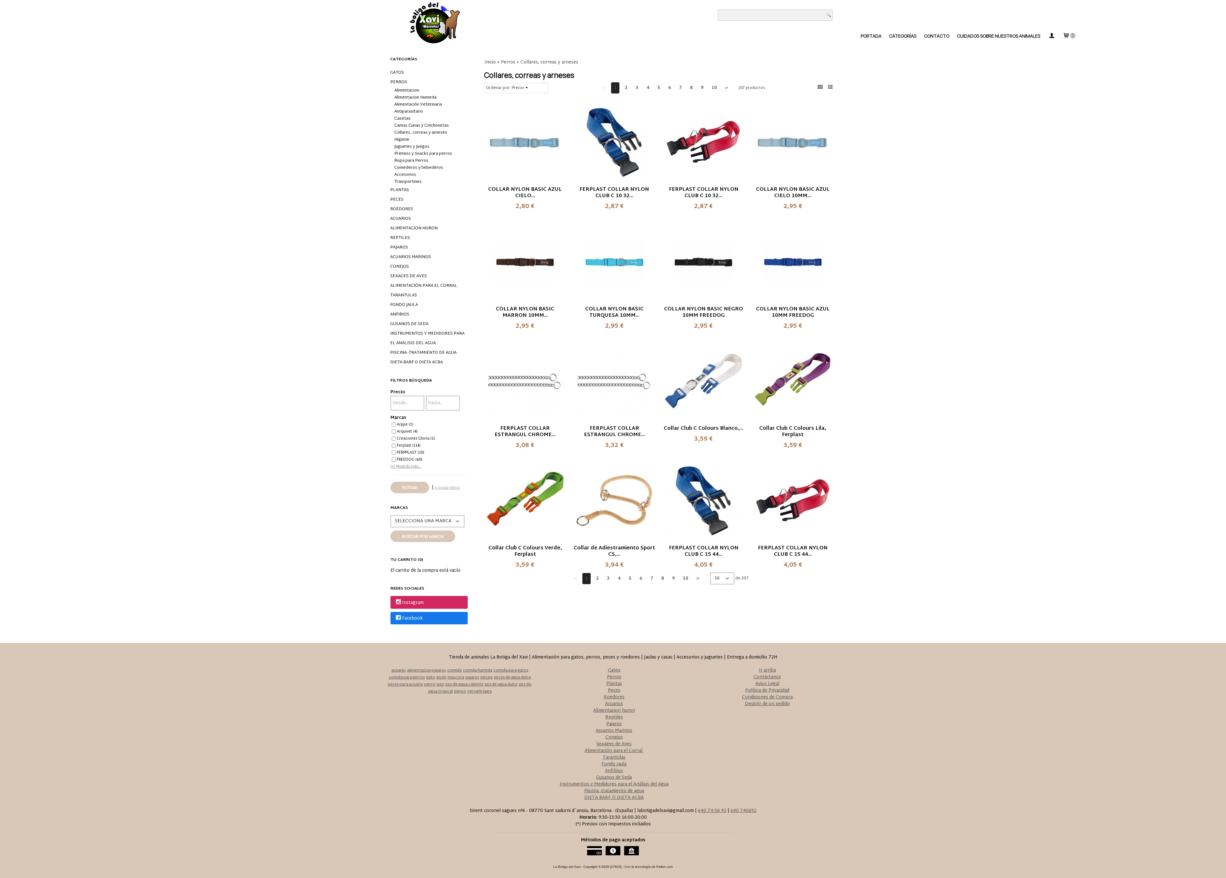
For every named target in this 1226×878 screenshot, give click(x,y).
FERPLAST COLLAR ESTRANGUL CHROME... (525, 432)
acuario (398, 670)
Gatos (397, 73)
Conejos (399, 267)
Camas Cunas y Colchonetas (421, 125)
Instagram (413, 603)
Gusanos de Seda (409, 324)
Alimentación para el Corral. (424, 286)
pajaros (472, 677)
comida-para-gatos (511, 670)
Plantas (399, 190)
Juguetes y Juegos (411, 146)
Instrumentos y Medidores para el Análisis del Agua (427, 338)
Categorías (902, 36)
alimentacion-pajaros (426, 670)
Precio (397, 392)
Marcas (398, 417)
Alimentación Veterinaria (418, 104)
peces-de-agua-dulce (512, 677)
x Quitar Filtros (447, 488)
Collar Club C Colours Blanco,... (703, 428)
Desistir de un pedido (767, 704)
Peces (397, 200)
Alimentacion (406, 90)
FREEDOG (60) (409, 459)
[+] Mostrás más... (405, 467)
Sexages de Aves (408, 276)
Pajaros (399, 247)
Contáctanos (767, 677)
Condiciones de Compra (767, 697)
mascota (456, 677)
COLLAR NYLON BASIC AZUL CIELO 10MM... (793, 193)
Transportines (408, 181)
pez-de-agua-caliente (464, 684)
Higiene (401, 139)
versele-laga (479, 692)
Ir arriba (767, 670)
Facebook (412, 618)
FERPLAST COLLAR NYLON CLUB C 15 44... (703, 551)
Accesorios (405, 174)
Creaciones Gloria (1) (416, 438)
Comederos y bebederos (418, 167)
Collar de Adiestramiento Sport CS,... (614, 551)
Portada (871, 36)
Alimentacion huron (414, 228)
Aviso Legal (767, 684)
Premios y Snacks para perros (423, 153)
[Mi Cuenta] (1051, 36)
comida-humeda (477, 670)
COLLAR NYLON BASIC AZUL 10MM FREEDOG (793, 312)
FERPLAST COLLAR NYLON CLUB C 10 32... (614, 193)
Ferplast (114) (408, 445)
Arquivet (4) (407, 431)
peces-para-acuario (405, 684)
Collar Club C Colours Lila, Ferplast (792, 432)
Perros (398, 82)
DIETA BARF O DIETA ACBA (416, 362)
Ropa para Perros (411, 160)
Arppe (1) (405, 424)
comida (454, 670)
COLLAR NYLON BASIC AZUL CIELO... (525, 193)
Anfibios (399, 314)
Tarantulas (403, 295)
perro (429, 684)
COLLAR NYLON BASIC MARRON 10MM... (525, 312)
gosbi (441, 677)
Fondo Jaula (404, 305)
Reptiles (400, 238)
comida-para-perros (407, 677)
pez (440, 684)
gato (430, 677)
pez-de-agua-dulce (501, 684)
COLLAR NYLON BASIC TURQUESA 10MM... (614, 312)
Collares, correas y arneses (420, 132)
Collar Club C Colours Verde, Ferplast (525, 551)
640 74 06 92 (712, 811)
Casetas (402, 118)
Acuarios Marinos (410, 257)
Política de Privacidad (767, 691)
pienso (460, 691)
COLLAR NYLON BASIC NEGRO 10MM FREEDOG (703, 312)
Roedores (401, 209)
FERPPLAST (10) (410, 452)
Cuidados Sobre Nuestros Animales (998, 36)
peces (487, 677)
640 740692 (743, 811)
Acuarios (400, 219)
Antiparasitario (408, 111)
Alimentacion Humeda (415, 97)
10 (714, 88)
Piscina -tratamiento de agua (423, 353)
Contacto (936, 36)
